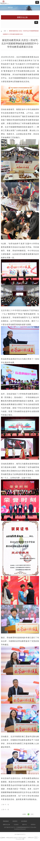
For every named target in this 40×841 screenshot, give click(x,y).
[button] (37, 2)
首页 (5, 31)
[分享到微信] (28, 814)
